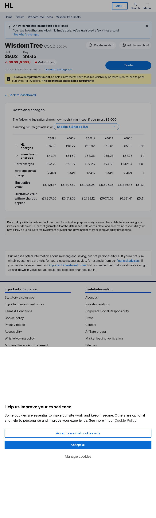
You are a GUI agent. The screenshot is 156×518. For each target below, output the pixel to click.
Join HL (120, 6)
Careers (90, 325)
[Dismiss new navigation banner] (147, 26)
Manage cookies (78, 456)
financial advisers (128, 261)
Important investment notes (24, 304)
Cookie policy (14, 318)
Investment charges (29, 156)
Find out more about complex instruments (67, 80)
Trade (128, 65)
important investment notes (68, 265)
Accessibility (13, 331)
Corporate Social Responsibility (107, 311)
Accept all (78, 445)
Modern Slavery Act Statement (26, 345)
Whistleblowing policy (20, 338)
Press (89, 318)
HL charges (27, 146)
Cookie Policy (125, 420)
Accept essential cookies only (78, 433)
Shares (20, 17)
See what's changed (26, 34)
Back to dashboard (22, 95)
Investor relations (97, 304)
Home (9, 17)
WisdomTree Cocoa (40, 17)
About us (91, 297)
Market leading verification (104, 338)
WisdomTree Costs (68, 17)
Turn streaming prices (58, 69)
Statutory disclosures (19, 297)
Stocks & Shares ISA (72, 127)
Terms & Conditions (18, 311)
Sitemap (91, 345)
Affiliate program (96, 331)
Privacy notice (15, 325)
